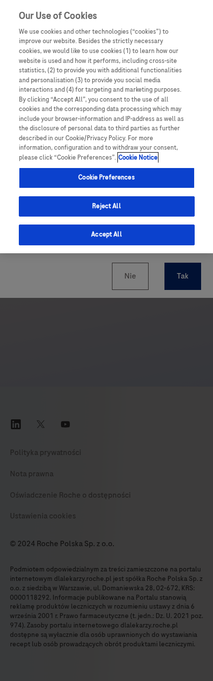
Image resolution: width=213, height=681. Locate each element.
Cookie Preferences (106, 177)
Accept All (106, 234)
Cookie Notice (138, 157)
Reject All (106, 206)
